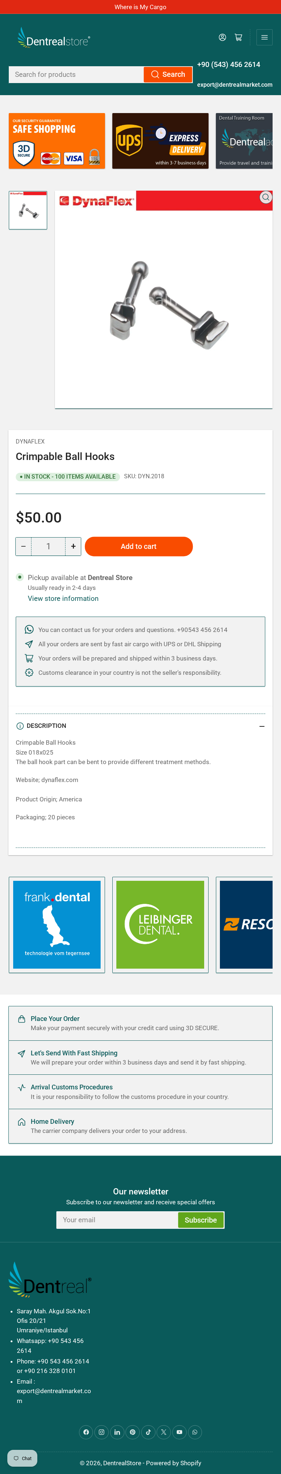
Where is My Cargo (140, 7)
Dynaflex (30, 441)
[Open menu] (264, 37)
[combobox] (100, 74)
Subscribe (201, 1220)
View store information (63, 599)
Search (173, 74)
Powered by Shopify (173, 1463)
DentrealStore (122, 1463)
